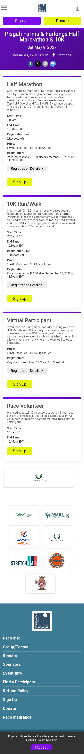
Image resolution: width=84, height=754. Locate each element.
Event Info (12, 673)
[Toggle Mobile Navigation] (4, 8)
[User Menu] (77, 8)
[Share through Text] (53, 64)
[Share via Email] (45, 64)
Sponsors (12, 664)
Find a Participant (19, 682)
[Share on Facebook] (30, 64)
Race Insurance (17, 717)
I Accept (41, 747)
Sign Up (22, 20)
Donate (62, 20)
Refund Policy (15, 690)
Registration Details (26, 168)
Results (10, 655)
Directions (63, 55)
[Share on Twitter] (38, 64)
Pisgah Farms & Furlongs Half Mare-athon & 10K (42, 37)
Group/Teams (15, 647)
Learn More (45, 739)
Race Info (12, 638)
